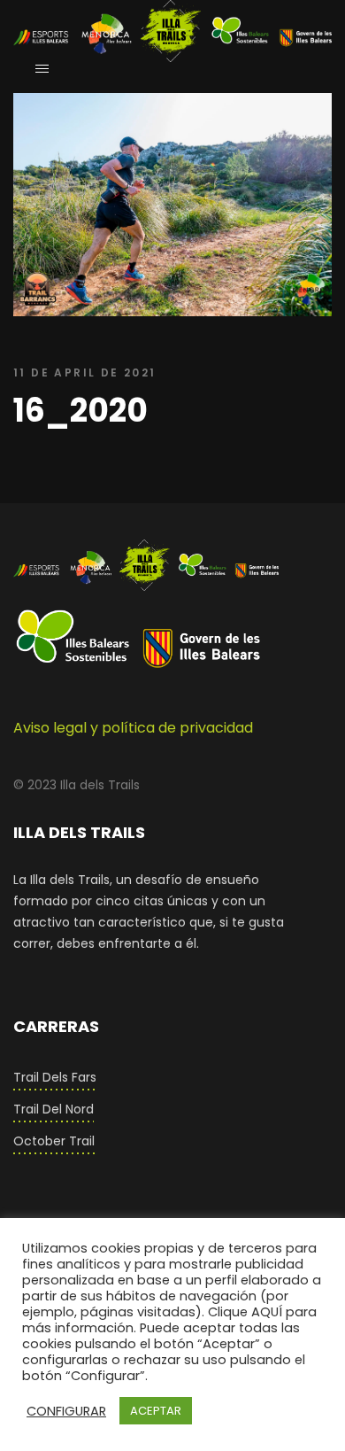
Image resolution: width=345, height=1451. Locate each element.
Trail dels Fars (54, 1077)
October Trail (54, 1141)
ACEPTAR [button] (155, 1410)
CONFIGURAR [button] (66, 1411)
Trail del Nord (53, 1109)
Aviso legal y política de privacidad (133, 728)
